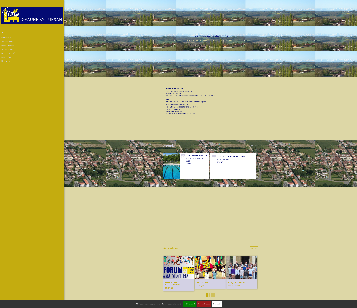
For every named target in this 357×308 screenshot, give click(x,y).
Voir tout (254, 146)
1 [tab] (207, 295)
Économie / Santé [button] (8, 53)
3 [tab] (212, 295)
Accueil (190, 41)
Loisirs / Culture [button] (7, 57)
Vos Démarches (203, 41)
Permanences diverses (223, 41)
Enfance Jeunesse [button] (8, 45)
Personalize (217, 304)
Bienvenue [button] (5, 37)
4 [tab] (214, 295)
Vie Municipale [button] (7, 41)
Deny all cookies (204, 304)
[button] (32, 33)
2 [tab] (209, 295)
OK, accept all (190, 304)
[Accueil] (32, 15)
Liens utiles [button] (6, 61)
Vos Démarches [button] (7, 49)
